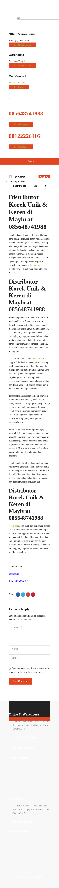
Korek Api (44, 177)
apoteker (36, 358)
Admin (21, 177)
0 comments (19, 186)
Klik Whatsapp (21, 124)
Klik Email (18, 87)
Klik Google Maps (22, 45)
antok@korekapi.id (17, 82)
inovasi (37, 265)
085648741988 (23, 748)
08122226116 (22, 822)
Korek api (13, 526)
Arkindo (38, 877)
